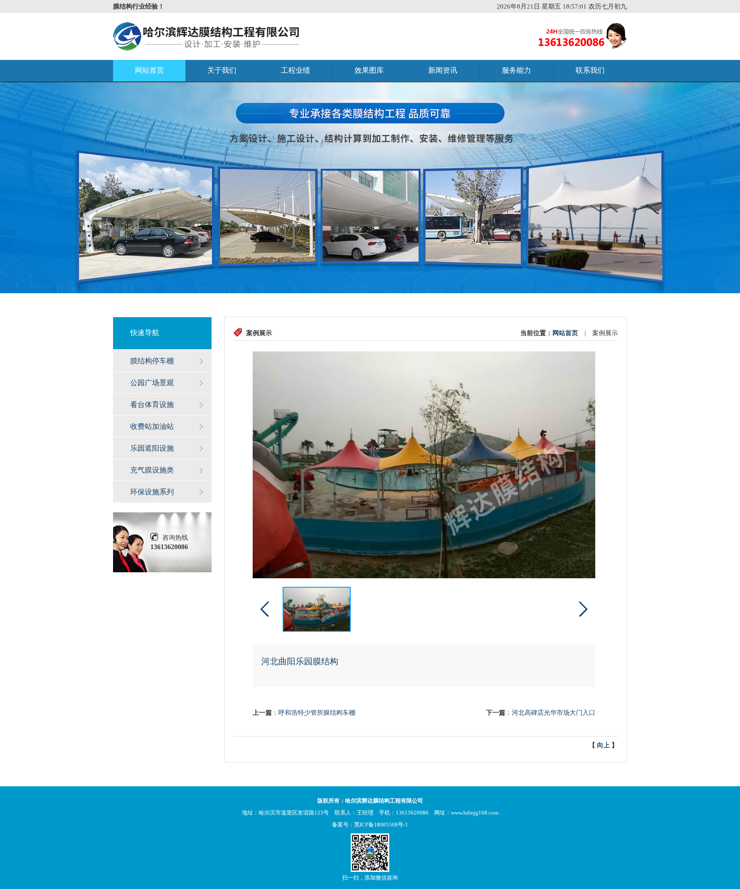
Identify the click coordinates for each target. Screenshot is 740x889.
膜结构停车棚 (152, 361)
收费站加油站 (152, 426)
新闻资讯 (442, 70)
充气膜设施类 (152, 470)
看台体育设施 (152, 405)
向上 (603, 745)
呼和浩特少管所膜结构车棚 (316, 712)
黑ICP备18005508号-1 (381, 824)
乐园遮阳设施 (152, 448)
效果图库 (369, 70)
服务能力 (516, 70)
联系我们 (590, 70)
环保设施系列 (152, 492)
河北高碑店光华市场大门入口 (553, 712)
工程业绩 (295, 70)
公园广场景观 (152, 383)
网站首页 (149, 70)
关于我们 (221, 70)
